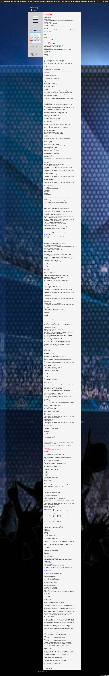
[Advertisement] (62, 8)
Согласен (105, 1)
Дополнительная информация (6, 2)
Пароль (33, 17)
